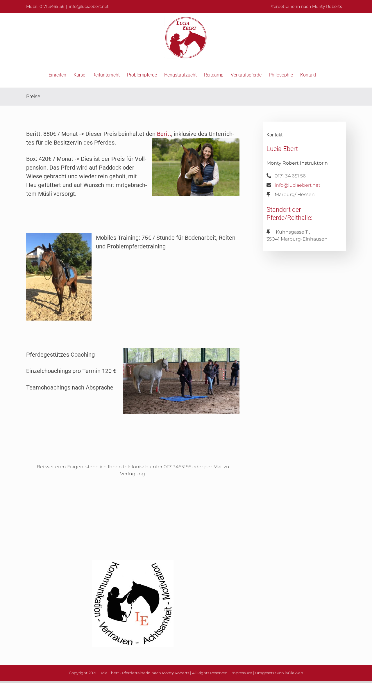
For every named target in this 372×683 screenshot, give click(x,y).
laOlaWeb (294, 672)
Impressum (241, 672)
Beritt (164, 133)
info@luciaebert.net (89, 6)
